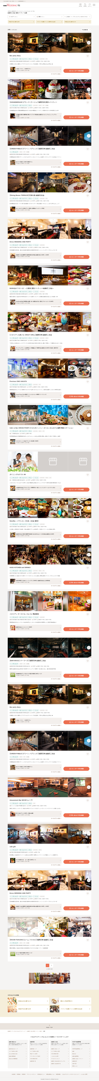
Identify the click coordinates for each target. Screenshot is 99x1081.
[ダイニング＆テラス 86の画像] (49, 462)
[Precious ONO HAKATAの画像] (49, 368)
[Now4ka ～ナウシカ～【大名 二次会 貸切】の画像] (49, 508)
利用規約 (18, 1074)
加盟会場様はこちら (50, 1074)
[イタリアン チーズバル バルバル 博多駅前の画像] (49, 601)
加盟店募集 (58, 1074)
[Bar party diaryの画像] (49, 43)
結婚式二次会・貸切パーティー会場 (34, 1031)
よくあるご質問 (84, 1074)
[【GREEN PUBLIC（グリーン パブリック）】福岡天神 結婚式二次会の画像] (49, 136)
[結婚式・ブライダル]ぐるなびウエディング (16, 1031)
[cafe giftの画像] (49, 834)
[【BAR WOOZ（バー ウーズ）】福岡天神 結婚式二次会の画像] (49, 648)
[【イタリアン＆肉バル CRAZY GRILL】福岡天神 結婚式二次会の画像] (49, 322)
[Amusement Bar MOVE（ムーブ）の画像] (49, 787)
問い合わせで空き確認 (77, 396)
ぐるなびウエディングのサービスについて (70, 1074)
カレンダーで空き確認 (77, 70)
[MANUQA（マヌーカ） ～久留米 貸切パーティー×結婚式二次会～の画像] (49, 275)
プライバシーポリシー (31, 1074)
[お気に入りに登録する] (87, 56)
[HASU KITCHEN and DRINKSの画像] (49, 555)
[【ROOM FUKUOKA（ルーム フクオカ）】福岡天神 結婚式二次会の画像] (49, 927)
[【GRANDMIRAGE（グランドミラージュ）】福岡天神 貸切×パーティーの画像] (49, 89)
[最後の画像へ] (89, 43)
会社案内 (13, 1074)
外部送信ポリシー (41, 1074)
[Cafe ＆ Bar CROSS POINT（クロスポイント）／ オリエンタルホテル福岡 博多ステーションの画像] (49, 415)
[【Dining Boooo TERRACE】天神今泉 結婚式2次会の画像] (49, 182)
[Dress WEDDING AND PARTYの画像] (49, 229)
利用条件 (24, 1074)
